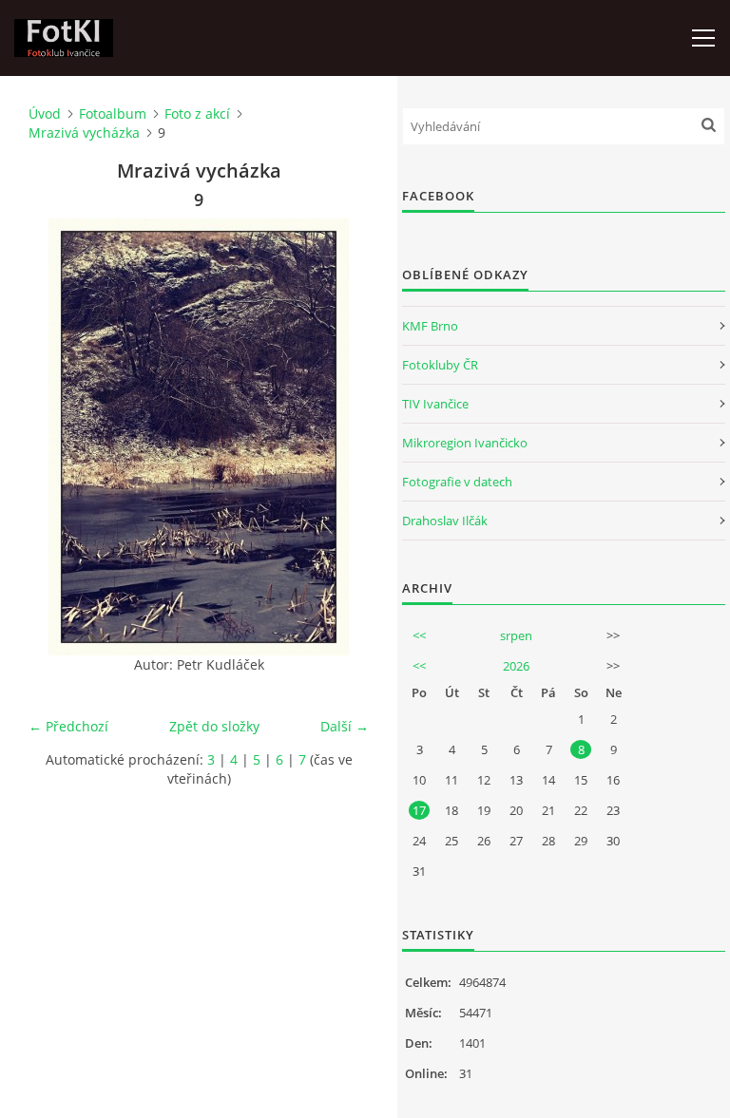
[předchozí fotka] (59, 436)
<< (419, 635)
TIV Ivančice (435, 403)
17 (419, 810)
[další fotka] (338, 436)
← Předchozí (68, 726)
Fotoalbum (112, 113)
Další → (344, 726)
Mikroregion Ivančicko (465, 442)
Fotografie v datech (457, 481)
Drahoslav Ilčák (445, 520)
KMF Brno (430, 325)
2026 (516, 665)
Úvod (45, 113)
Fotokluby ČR (440, 364)
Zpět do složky (214, 726)
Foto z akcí (197, 113)
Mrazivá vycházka (84, 132)
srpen (516, 635)
